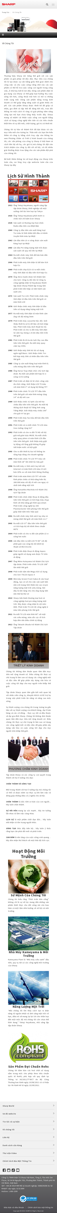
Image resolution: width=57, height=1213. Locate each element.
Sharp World (8, 1106)
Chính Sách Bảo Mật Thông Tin (17, 1161)
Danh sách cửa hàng (12, 1145)
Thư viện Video (10, 1153)
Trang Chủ (5, 12)
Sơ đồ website (9, 1114)
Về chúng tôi (9, 1129)
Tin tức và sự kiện (11, 1121)
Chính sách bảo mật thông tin (40, 1207)
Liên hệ (6, 1137)
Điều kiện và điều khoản (14, 1207)
